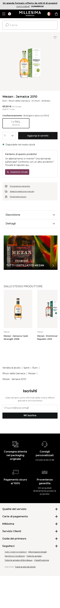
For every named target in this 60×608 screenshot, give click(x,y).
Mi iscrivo (30, 415)
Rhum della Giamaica (19, 100)
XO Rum (36, 100)
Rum (4, 100)
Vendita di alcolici (11, 367)
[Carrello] (56, 14)
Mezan (32, 373)
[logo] (30, 14)
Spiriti (26, 367)
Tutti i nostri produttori (16, 552)
